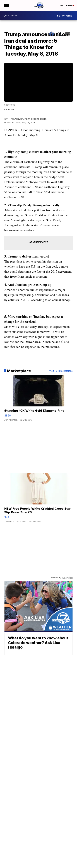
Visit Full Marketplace (61, 371)
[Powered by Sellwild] (67, 578)
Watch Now (66, 5)
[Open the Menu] (6, 5)
